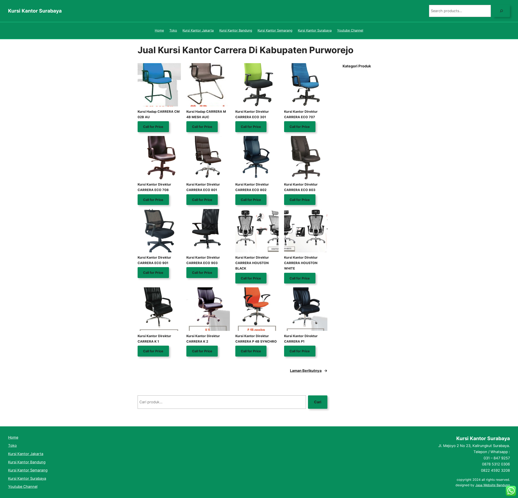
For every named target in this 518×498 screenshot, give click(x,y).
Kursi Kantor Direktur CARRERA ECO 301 (252, 114)
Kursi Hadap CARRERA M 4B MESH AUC (206, 114)
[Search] (501, 11)
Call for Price (153, 127)
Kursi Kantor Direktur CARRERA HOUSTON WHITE (301, 262)
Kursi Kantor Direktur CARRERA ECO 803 (301, 187)
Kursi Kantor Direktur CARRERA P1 (301, 338)
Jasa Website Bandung (492, 485)
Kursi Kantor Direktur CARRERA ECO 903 (203, 260)
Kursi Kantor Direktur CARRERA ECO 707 (301, 114)
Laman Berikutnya (308, 370)
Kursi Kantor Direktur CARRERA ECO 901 (154, 260)
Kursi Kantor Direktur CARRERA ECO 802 (252, 187)
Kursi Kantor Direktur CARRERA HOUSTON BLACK (252, 262)
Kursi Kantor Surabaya (35, 11)
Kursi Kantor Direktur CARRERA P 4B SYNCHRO (256, 338)
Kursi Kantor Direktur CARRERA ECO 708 (154, 187)
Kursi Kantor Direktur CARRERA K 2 (203, 338)
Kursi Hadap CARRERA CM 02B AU (159, 114)
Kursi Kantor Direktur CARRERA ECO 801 (203, 187)
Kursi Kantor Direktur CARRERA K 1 (154, 338)
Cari (317, 402)
